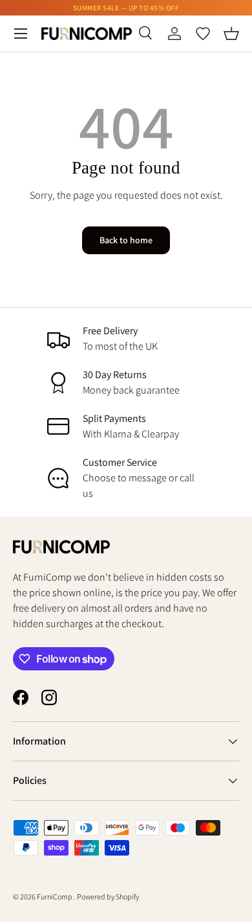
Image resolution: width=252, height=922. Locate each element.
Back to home (126, 240)
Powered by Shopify (108, 896)
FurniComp (55, 896)
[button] (231, 33)
